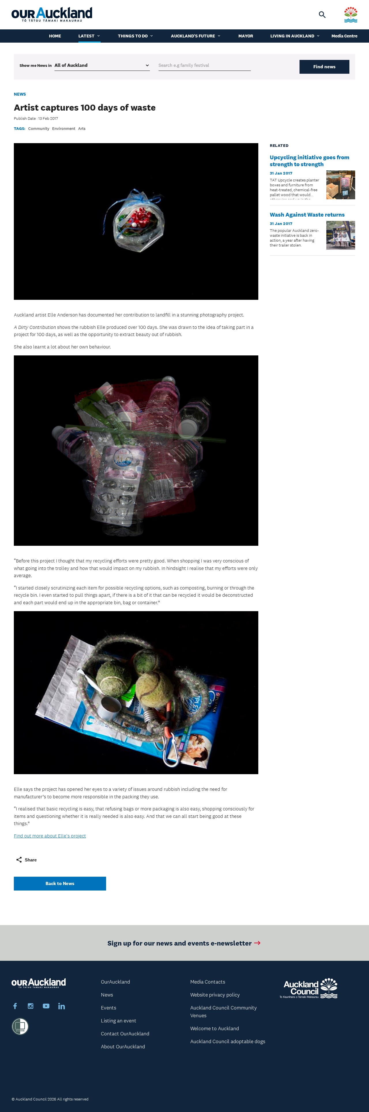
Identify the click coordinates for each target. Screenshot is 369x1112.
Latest (86, 36)
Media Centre (344, 36)
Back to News (60, 883)
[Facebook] (15, 1007)
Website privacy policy (215, 995)
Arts (82, 128)
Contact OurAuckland (125, 1033)
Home (55, 36)
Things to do (133, 36)
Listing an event (118, 1021)
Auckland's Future (193, 36)
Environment (63, 128)
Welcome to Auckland (214, 1028)
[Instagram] (30, 1007)
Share (31, 859)
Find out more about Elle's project (50, 836)
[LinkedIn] (61, 1007)
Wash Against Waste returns (307, 214)
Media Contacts (207, 982)
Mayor (245, 36)
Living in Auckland (292, 36)
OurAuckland (115, 982)
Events (108, 1008)
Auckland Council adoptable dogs (227, 1041)
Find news (324, 67)
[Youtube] (46, 1007)
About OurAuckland (123, 1046)
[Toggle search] (322, 14)
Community (38, 128)
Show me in (36, 65)
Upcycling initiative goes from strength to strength (309, 161)
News (20, 94)
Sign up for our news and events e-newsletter (180, 942)
